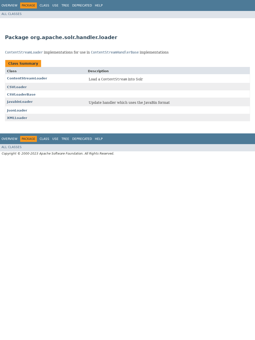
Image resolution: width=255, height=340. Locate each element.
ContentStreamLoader (27, 78)
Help (99, 5)
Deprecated (82, 5)
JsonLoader (17, 110)
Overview (9, 5)
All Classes (11, 14)
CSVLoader (17, 87)
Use (55, 5)
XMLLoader (17, 118)
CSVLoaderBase (21, 94)
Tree (65, 5)
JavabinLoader (20, 102)
